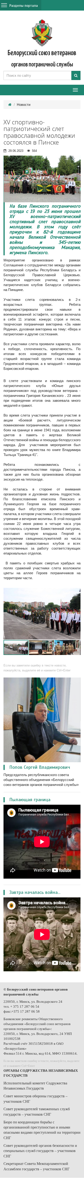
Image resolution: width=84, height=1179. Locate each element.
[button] (76, 592)
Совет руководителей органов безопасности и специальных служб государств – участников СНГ (40, 1151)
